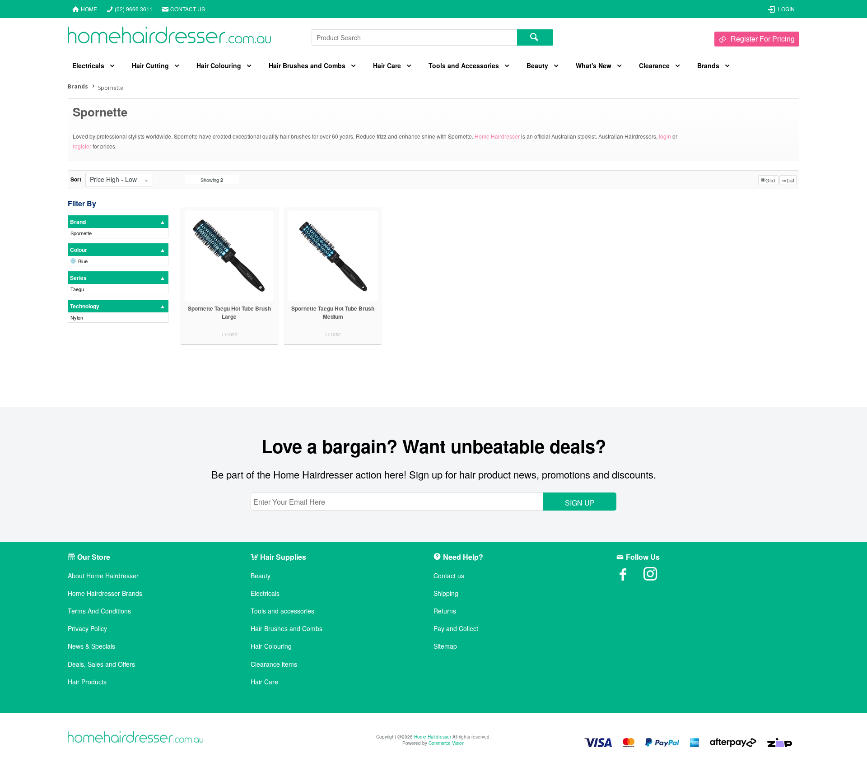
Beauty (537, 65)
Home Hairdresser (497, 136)
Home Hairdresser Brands (105, 593)
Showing (211, 179)
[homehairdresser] (135, 737)
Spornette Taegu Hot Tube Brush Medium (332, 312)
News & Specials (91, 646)
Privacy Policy (87, 628)
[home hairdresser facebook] (629, 576)
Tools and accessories (282, 611)
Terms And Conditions (99, 611)
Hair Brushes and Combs (307, 65)
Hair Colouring (218, 65)
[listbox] (119, 179)
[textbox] (414, 37)
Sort (75, 179)
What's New (593, 65)
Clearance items (274, 664)
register (82, 146)
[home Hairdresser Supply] (169, 37)
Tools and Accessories (464, 65)
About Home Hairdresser (103, 576)
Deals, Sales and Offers (101, 664)
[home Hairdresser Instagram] (657, 576)
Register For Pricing (763, 38)
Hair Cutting (150, 65)
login (665, 136)
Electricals (88, 65)
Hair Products (87, 682)
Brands (708, 65)
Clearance (654, 65)
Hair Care (387, 65)
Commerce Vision (447, 743)
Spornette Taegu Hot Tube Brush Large (229, 312)
